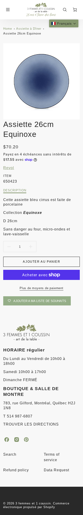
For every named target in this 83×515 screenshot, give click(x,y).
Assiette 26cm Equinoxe (22, 33)
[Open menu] (7, 9)
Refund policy (16, 470)
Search (9, 454)
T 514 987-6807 (17, 416)
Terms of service (51, 457)
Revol (8, 168)
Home (7, 28)
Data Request (56, 470)
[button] (63, 23)
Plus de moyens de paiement (41, 288)
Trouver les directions (31, 424)
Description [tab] (14, 190)
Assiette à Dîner (28, 28)
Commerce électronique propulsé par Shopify (36, 505)
